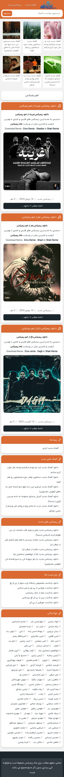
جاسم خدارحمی (18, 621)
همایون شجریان (18, 703)
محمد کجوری (19, 727)
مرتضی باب (53, 727)
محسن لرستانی (51, 737)
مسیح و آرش (20, 655)
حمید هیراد (53, 698)
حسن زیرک (38, 698)
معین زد (22, 718)
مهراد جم (39, 713)
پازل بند (39, 626)
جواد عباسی (53, 621)
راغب (41, 694)
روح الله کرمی (18, 684)
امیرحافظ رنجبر (19, 636)
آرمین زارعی (36, 655)
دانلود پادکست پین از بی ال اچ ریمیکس (40, 597)
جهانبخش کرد (36, 621)
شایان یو (23, 674)
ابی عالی (27, 645)
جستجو (7, 13)
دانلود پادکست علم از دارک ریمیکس (41, 592)
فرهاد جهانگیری (14, 660)
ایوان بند (10, 631)
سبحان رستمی (52, 684)
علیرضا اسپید (52, 669)
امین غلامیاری (37, 636)
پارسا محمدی (25, 626)
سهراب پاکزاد (37, 679)
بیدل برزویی (52, 631)
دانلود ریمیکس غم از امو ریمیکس (39, 217)
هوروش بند (52, 708)
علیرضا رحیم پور (34, 669)
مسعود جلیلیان (35, 723)
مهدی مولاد (53, 718)
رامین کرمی (53, 694)
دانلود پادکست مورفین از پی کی (44, 602)
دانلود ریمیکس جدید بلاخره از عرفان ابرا (40, 549)
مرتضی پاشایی (36, 727)
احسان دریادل (42, 645)
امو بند (11, 641)
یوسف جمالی (36, 703)
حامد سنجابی (52, 703)
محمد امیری (53, 732)
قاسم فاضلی (31, 660)
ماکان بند (37, 742)
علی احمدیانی (38, 674)
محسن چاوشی (13, 732)
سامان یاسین (35, 684)
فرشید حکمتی (52, 665)
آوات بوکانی (28, 650)
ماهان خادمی (52, 742)
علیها (23, 665)
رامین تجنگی (21, 689)
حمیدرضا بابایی (27, 694)
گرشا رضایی (23, 742)
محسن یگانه (34, 737)
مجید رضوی (17, 737)
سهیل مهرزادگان (18, 679)
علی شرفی (53, 674)
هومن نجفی (20, 708)
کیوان (44, 660)
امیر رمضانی (40, 641)
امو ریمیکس (32, 95)
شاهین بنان (53, 679)
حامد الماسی (22, 698)
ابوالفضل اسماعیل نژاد (48, 650)
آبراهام (55, 660)
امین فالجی (53, 636)
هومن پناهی (36, 708)
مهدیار (27, 713)
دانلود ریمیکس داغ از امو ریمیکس (39, 328)
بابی (21, 631)
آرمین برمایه (52, 655)
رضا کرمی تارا (52, 689)
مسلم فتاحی (52, 723)
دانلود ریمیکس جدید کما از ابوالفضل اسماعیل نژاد (35, 554)
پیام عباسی (53, 626)
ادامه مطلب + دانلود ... (32, 205)
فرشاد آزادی (35, 665)
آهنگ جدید (30, 5)
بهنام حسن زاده (35, 631)
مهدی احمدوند (12, 713)
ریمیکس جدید (14, 5)
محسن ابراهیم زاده (34, 732)
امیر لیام (54, 641)
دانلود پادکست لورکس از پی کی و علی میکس (37, 588)
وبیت (32, 772)
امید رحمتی (25, 641)
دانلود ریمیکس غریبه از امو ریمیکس (38, 105)
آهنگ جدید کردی (50, 448)
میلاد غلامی (53, 713)
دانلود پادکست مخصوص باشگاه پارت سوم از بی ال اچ (34, 583)
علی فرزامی (11, 665)
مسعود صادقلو (16, 723)
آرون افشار (13, 650)
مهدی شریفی (37, 718)
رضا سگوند (37, 689)
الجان (56, 645)
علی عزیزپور (16, 669)
